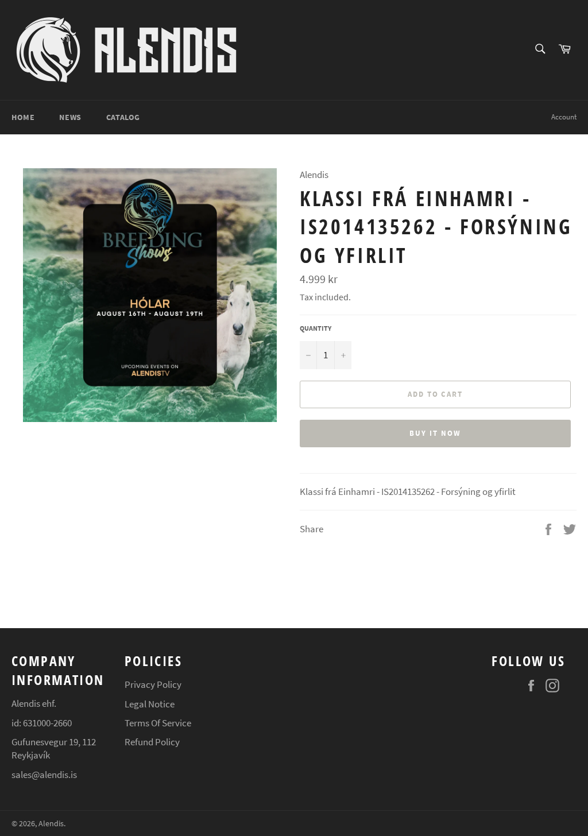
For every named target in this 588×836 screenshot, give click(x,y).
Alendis (51, 824)
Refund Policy (152, 742)
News (70, 117)
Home (22, 117)
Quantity (315, 328)
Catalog (123, 117)
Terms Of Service (158, 723)
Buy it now (435, 433)
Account (564, 117)
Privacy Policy (153, 684)
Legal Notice (150, 704)
